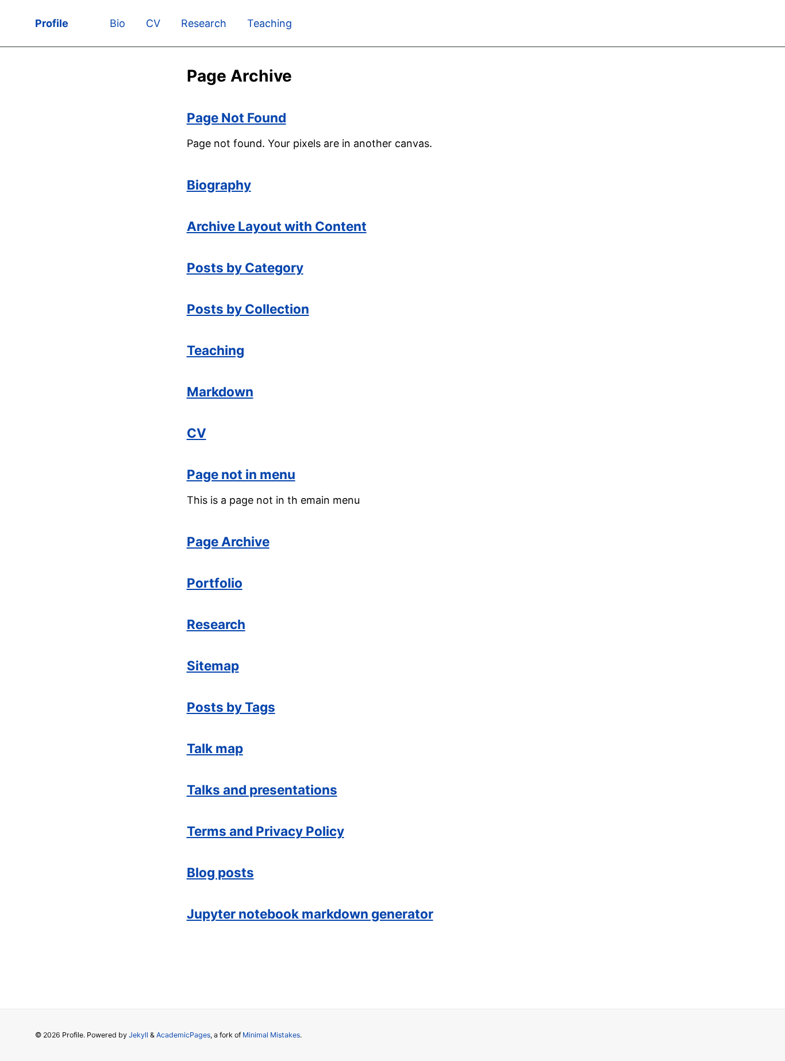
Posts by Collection (248, 309)
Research (203, 23)
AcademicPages (183, 1035)
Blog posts (220, 872)
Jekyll (138, 1035)
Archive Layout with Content (277, 226)
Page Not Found (236, 117)
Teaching (269, 23)
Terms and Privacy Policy (265, 831)
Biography (219, 184)
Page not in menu (241, 474)
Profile (51, 23)
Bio (117, 23)
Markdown (220, 391)
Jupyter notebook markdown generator (310, 913)
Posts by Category (245, 267)
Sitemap (213, 665)
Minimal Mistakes (271, 1035)
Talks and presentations (262, 789)
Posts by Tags (231, 707)
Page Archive (228, 541)
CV (153, 23)
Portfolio (215, 583)
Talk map (215, 748)
